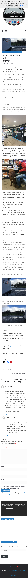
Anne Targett (9, 386)
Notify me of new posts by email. (11, 488)
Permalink (21, 388)
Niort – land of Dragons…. (9, 369)
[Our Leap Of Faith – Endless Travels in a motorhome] (2, 31)
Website (3, 479)
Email (3, 473)
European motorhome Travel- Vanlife (10, 51)
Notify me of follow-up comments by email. (14, 486)
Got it (14, 7)
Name (3, 466)
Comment (4, 447)
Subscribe (5, 556)
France (20, 51)
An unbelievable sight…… (18, 373)
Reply (6, 414)
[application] (14, 508)
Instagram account (13, 346)
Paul (13, 63)
